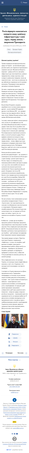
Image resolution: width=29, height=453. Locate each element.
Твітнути (15, 341)
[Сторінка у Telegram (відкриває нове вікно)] (12, 434)
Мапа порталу (13, 360)
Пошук (25, 2)
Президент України (17, 49)
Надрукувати (15, 345)
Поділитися (15, 334)
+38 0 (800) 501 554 (14, 386)
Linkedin (15, 338)
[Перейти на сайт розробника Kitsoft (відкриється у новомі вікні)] (9, 449)
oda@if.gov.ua (14, 392)
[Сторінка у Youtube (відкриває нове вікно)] (17, 434)
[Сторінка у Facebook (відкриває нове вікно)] (14, 434)
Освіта (9, 49)
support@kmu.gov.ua (18, 428)
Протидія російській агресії (14, 52)
